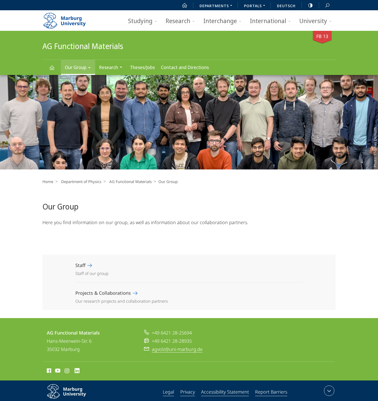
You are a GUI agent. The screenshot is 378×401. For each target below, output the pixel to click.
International (268, 20)
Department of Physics (81, 181)
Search (327, 5)
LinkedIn (77, 371)
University (313, 20)
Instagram (67, 371)
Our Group (75, 67)
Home (47, 181)
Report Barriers (271, 392)
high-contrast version (310, 5)
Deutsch (286, 5)
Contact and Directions (185, 67)
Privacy (187, 392)
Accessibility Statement (225, 392)
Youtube (57, 371)
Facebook (48, 371)
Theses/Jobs (142, 67)
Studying (140, 20)
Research (178, 20)
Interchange (220, 20)
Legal (168, 392)
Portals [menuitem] (253, 5)
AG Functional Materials (51, 67)
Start (184, 5)
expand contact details (329, 391)
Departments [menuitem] (214, 5)
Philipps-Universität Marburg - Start (74, 19)
